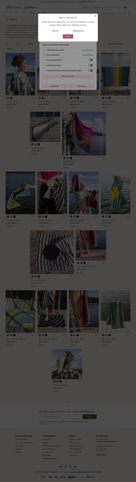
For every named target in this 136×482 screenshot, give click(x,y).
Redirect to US (78, 30)
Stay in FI (55, 30)
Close (68, 36)
